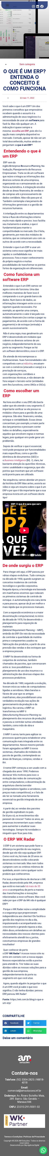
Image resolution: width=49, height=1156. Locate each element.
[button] (7, 5)
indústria (28, 363)
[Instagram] (33, 6)
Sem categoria (27, 64)
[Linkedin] (37, 6)
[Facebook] (42, 6)
